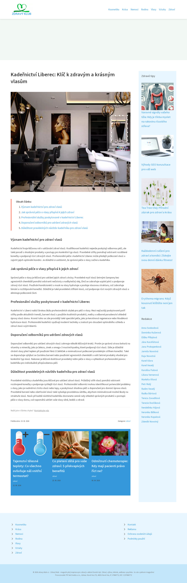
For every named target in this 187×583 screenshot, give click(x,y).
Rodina (144, 9)
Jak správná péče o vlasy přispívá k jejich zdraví (47, 212)
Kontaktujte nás (41, 410)
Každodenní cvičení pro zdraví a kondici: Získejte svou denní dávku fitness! (156, 255)
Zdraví (172, 9)
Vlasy (153, 9)
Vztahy (162, 9)
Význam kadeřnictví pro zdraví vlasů (41, 206)
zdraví (128, 421)
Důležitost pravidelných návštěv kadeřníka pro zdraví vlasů (54, 228)
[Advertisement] (93, 39)
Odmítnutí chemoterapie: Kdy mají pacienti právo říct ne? (110, 466)
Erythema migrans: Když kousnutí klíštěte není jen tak (156, 303)
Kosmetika (113, 9)
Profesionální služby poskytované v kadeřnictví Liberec (52, 217)
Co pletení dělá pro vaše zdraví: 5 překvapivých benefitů (69, 466)
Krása (125, 9)
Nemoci (134, 9)
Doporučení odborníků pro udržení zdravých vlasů (49, 222)
